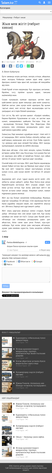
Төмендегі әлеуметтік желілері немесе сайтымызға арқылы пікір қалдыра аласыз (26, 256)
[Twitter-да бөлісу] (21, 66)
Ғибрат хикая (19, 17)
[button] (47, 242)
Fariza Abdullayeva (15, 242)
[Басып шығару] (32, 66)
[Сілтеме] (26, 242)
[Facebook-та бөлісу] (3, 66)
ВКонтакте (25, 261)
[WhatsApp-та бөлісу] (28, 66)
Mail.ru (9, 264)
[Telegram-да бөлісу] (17, 66)
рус (15, 3)
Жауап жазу (45, 250)
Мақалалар (7, 17)
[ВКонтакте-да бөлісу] (10, 66)
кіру (48, 255)
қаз (15, 1)
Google (39, 261)
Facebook (11, 261)
